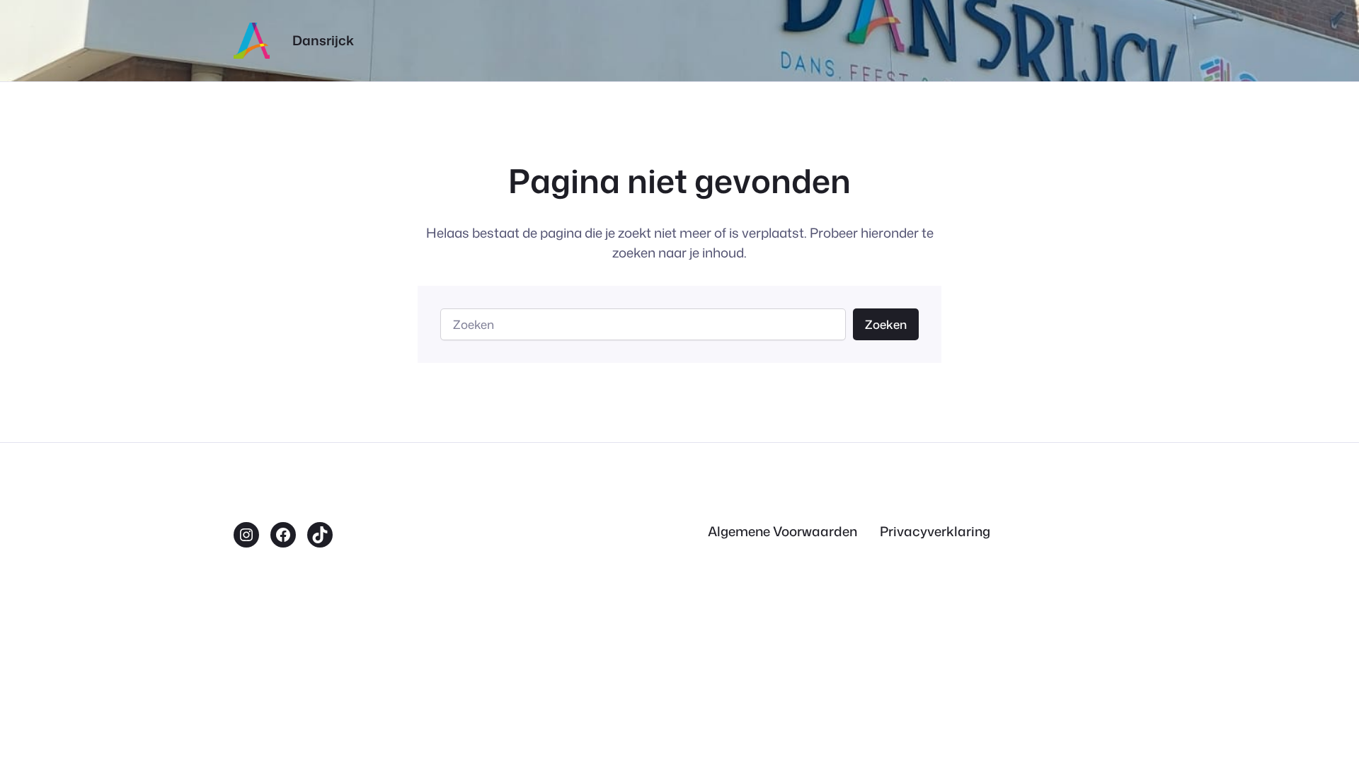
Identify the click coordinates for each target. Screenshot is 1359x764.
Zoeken (886, 324)
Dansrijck (323, 40)
